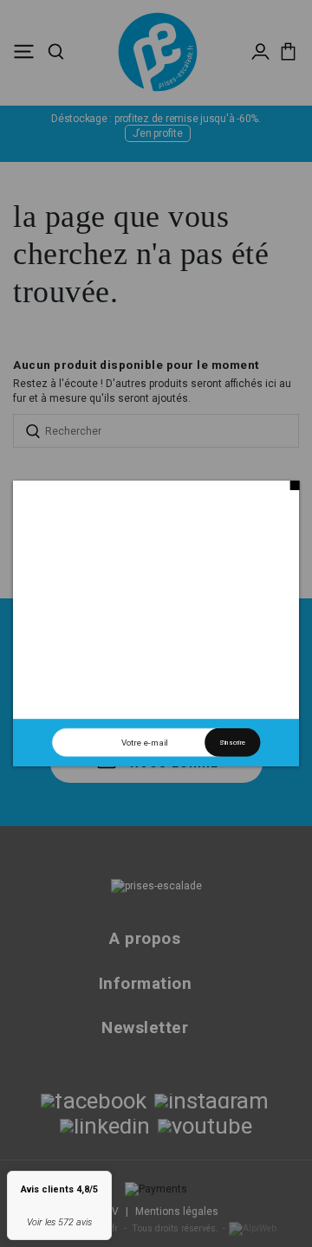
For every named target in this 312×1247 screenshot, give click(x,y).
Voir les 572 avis (59, 1222)
